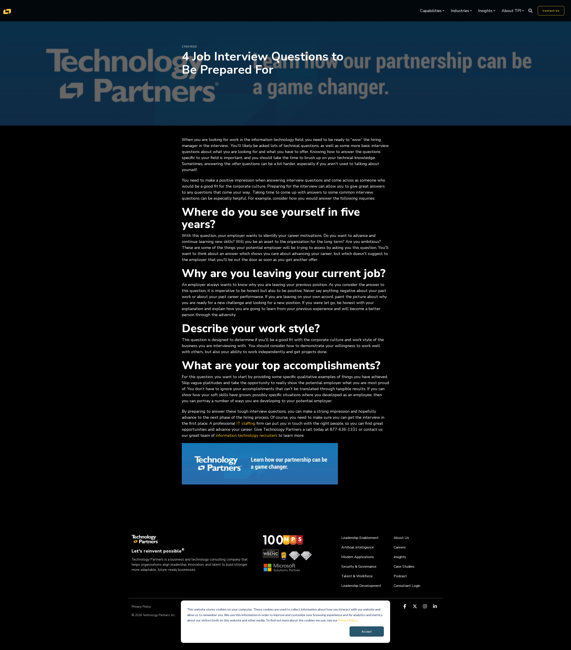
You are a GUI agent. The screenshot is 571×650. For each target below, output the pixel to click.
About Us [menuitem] (401, 537)
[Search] (530, 10)
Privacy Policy (347, 620)
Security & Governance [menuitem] (359, 566)
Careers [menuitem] (400, 547)
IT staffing (245, 423)
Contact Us (551, 10)
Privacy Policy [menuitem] (141, 606)
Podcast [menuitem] (400, 576)
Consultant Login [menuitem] (407, 585)
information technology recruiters (246, 435)
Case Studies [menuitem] (404, 566)
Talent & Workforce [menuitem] (357, 576)
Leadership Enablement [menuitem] (360, 537)
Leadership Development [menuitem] (361, 585)
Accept (367, 631)
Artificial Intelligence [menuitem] (357, 547)
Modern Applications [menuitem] (357, 557)
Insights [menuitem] (400, 557)
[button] (405, 606)
